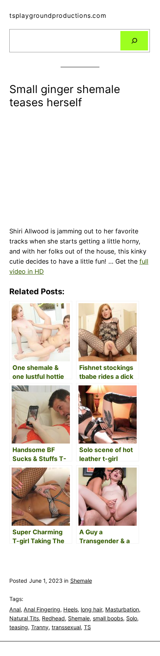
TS (87, 627)
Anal (15, 609)
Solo (131, 618)
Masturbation (122, 609)
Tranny (40, 627)
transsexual (66, 627)
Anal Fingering (42, 609)
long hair (91, 609)
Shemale (81, 580)
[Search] (134, 40)
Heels (70, 609)
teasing (18, 627)
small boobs (108, 618)
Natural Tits (24, 618)
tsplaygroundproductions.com (57, 15)
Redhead (53, 618)
